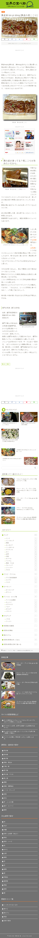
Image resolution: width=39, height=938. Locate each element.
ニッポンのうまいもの (11, 905)
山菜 (5, 853)
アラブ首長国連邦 (21, 577)
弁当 (5, 798)
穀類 (5, 869)
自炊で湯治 (7, 920)
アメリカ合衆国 (21, 600)
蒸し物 (6, 778)
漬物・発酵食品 (8, 786)
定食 (5, 794)
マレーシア (21, 565)
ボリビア (21, 609)
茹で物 (6, 770)
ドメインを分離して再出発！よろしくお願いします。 (19, 737)
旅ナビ (6, 908)
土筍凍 (34, 240)
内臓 (5, 829)
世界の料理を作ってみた (20, 640)
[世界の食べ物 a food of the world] (19, 7)
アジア (20, 535)
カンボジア (21, 545)
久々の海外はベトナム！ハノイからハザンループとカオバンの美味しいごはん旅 (19, 721)
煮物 (4, 364)
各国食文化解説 (20, 626)
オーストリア (21, 590)
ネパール (21, 558)
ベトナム (21, 560)
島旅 (5, 916)
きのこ (6, 849)
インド (21, 538)
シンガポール (21, 547)
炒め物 (6, 754)
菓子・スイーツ (8, 806)
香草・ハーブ (8, 841)
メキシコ (21, 611)
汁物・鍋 (6, 766)
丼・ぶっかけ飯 (8, 802)
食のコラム (20, 635)
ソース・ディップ (9, 790)
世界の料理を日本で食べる (20, 644)
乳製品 (6, 877)
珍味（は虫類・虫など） (11, 833)
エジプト (21, 580)
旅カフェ (6, 912)
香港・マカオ (21, 563)
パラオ (21, 619)
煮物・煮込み (8, 762)
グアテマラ (21, 604)
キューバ (21, 602)
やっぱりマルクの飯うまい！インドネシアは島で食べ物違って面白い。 (19, 732)
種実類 (6, 881)
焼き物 (6, 750)
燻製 (5, 782)
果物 (5, 885)
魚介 (5, 825)
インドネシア (21, 540)
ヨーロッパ (20, 586)
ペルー (21, 606)
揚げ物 (6, 758)
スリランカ (21, 549)
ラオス (21, 570)
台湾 (21, 554)
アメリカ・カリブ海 (20, 596)
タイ (21, 552)
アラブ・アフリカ (20, 574)
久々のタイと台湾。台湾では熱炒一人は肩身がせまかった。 (19, 726)
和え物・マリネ (8, 774)
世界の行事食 (20, 630)
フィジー (21, 621)
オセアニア (20, 616)
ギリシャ (21, 592)
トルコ (21, 582)
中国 (3, 11)
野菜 (5, 837)
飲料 (5, 810)
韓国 (21, 543)
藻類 (5, 857)
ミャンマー (21, 567)
